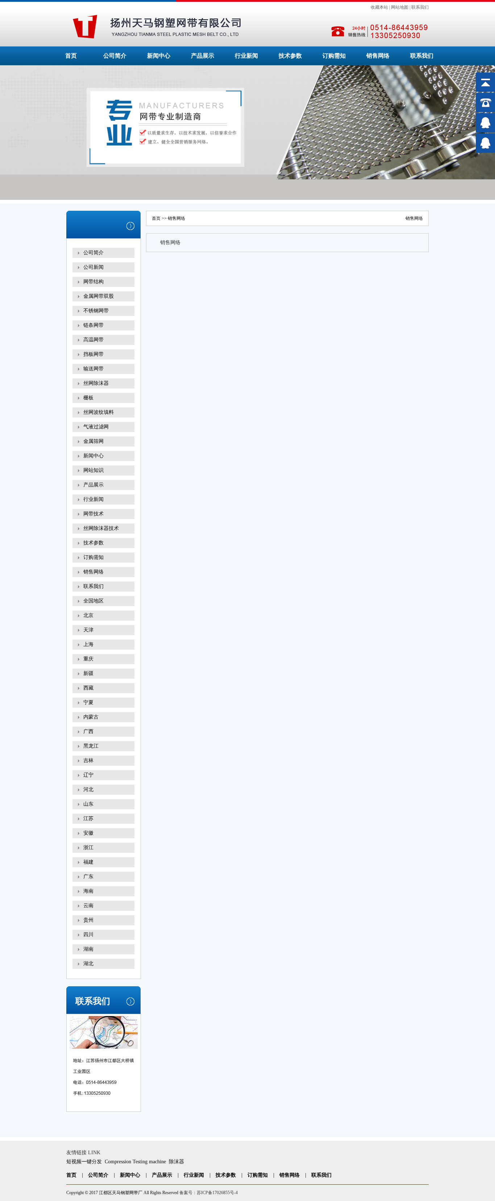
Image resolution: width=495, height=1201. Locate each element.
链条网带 (93, 325)
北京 (88, 615)
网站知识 (93, 470)
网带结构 (93, 281)
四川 (88, 934)
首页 (71, 56)
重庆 (88, 659)
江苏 (88, 818)
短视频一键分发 (84, 1161)
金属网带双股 (98, 296)
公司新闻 (93, 267)
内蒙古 (91, 717)
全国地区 (93, 601)
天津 (88, 630)
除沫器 (176, 1161)
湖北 (88, 963)
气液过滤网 (96, 426)
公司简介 (114, 56)
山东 (88, 804)
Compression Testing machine (135, 1161)
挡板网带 (93, 354)
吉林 (88, 760)
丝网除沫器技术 (101, 528)
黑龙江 (91, 746)
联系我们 (420, 7)
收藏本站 (379, 7)
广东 (88, 876)
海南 (88, 891)
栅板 (88, 397)
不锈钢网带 (96, 310)
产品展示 (202, 56)
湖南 (88, 949)
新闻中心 (158, 56)
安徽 (88, 833)
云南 (88, 905)
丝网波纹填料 (98, 412)
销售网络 (378, 56)
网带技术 (93, 514)
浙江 (88, 847)
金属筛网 (93, 441)
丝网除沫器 (96, 383)
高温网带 (93, 339)
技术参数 (290, 56)
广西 (88, 731)
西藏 (88, 688)
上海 (88, 644)
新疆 (88, 673)
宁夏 (88, 702)
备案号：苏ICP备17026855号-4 (208, 1192)
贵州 (88, 920)
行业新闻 (246, 56)
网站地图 (399, 7)
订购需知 (334, 56)
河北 (88, 789)
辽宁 (88, 775)
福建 (88, 862)
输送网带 (93, 368)
